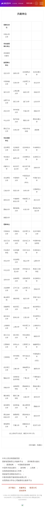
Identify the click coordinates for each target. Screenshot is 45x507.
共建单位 (22, 488)
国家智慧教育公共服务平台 (12, 461)
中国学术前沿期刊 (9, 468)
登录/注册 (29, 3)
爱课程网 (9, 464)
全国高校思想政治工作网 (11, 471)
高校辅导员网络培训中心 (11, 474)
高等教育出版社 (33, 461)
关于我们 (11, 488)
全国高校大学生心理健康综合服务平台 (17, 480)
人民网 (32, 468)
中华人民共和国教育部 (11, 458)
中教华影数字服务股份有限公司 (14, 477)
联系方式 (33, 488)
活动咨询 (22, 490)
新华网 (23, 468)
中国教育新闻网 (24, 464)
